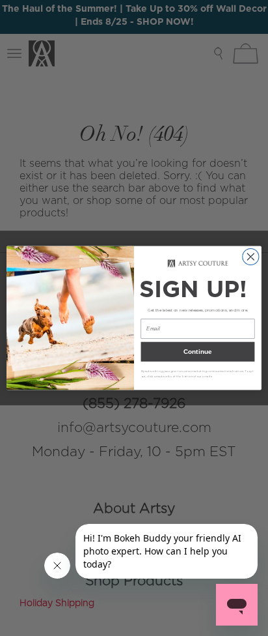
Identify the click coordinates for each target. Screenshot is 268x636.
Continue (197, 351)
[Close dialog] (251, 256)
